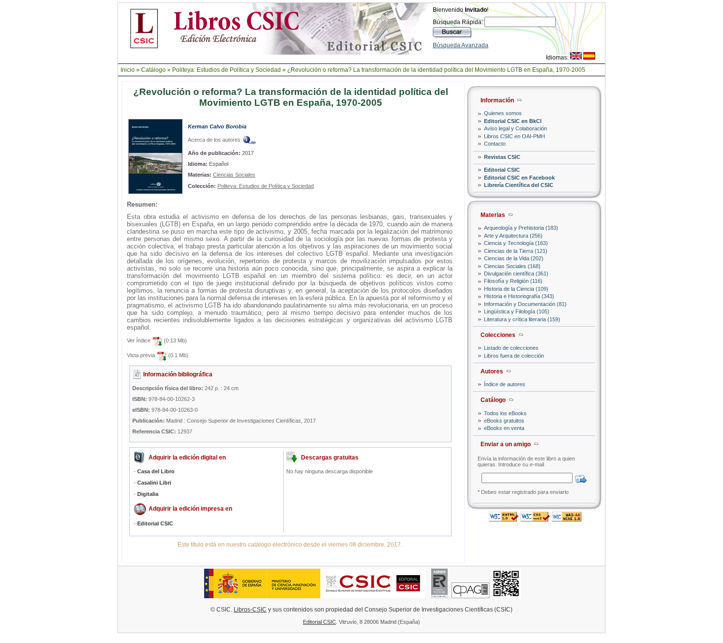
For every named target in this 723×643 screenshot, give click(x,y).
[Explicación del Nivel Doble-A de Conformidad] (566, 519)
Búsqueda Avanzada (460, 45)
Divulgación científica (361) (516, 273)
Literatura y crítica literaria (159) (522, 319)
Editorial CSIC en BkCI (513, 121)
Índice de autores (504, 384)
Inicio (127, 69)
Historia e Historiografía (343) (519, 296)
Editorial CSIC (502, 170)
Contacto (495, 144)
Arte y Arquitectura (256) (513, 236)
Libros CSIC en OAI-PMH (514, 136)
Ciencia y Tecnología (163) (516, 243)
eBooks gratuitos (504, 421)
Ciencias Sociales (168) (512, 266)
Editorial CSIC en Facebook (519, 178)
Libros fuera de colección (514, 356)
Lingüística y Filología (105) (516, 311)
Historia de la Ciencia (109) (516, 289)
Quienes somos (503, 113)
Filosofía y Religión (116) (513, 281)
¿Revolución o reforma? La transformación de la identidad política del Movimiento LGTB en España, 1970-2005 (436, 69)
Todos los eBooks (505, 413)
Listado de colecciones (511, 348)
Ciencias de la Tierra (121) (515, 251)
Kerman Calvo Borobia (217, 126)
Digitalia (147, 494)
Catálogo (153, 69)
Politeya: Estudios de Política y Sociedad (226, 69)
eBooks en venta (504, 428)
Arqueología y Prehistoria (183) (521, 228)
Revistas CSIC (502, 157)
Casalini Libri (154, 483)
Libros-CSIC (250, 609)
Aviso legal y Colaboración (515, 128)
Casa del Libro (156, 471)
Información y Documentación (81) (525, 304)
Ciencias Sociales (234, 175)
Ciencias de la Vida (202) (513, 258)
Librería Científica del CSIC (518, 185)
